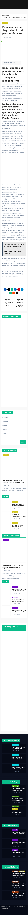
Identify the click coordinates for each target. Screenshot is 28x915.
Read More (5, 496)
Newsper (21, 906)
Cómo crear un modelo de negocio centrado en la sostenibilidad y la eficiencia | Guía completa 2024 (13, 569)
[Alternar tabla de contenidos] (18, 63)
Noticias (5, 23)
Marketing (5, 429)
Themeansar (4, 908)
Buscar (23, 442)
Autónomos (5, 417)
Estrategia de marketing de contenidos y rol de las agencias (19, 885)
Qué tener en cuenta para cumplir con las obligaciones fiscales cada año (13, 482)
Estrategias (5, 421)
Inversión (4, 425)
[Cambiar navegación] (3, 5)
